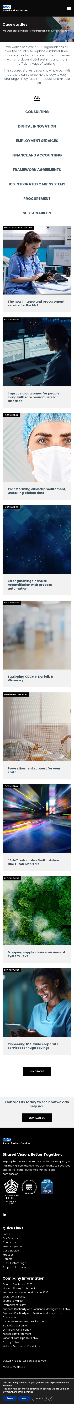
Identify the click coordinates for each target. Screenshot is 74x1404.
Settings (39, 1398)
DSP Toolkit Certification (17, 1329)
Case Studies (11, 1250)
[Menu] (69, 8)
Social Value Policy (14, 1296)
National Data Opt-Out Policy (20, 1338)
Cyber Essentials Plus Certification (23, 1321)
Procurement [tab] (37, 198)
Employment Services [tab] (37, 140)
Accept (10, 1398)
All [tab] (37, 97)
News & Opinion (12, 1246)
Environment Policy (14, 1305)
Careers (7, 1259)
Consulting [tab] (37, 111)
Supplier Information (15, 1267)
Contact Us (37, 1118)
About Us (8, 1254)
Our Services (10, 1238)
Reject (24, 1398)
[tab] (4, 1214)
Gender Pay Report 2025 (17, 1284)
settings (28, 1391)
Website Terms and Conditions (21, 1346)
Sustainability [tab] (37, 213)
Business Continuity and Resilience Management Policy (36, 1309)
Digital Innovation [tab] (37, 126)
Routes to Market (13, 1300)
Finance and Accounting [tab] (37, 155)
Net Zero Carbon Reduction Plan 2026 (25, 1292)
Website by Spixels (14, 1366)
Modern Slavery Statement (19, 1288)
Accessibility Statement (17, 1334)
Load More (37, 1071)
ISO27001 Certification (15, 1325)
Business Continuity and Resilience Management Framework (32, 1315)
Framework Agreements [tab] (37, 169)
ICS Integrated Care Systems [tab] (37, 184)
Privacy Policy (11, 1342)
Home (6, 1234)
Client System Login (15, 1263)
